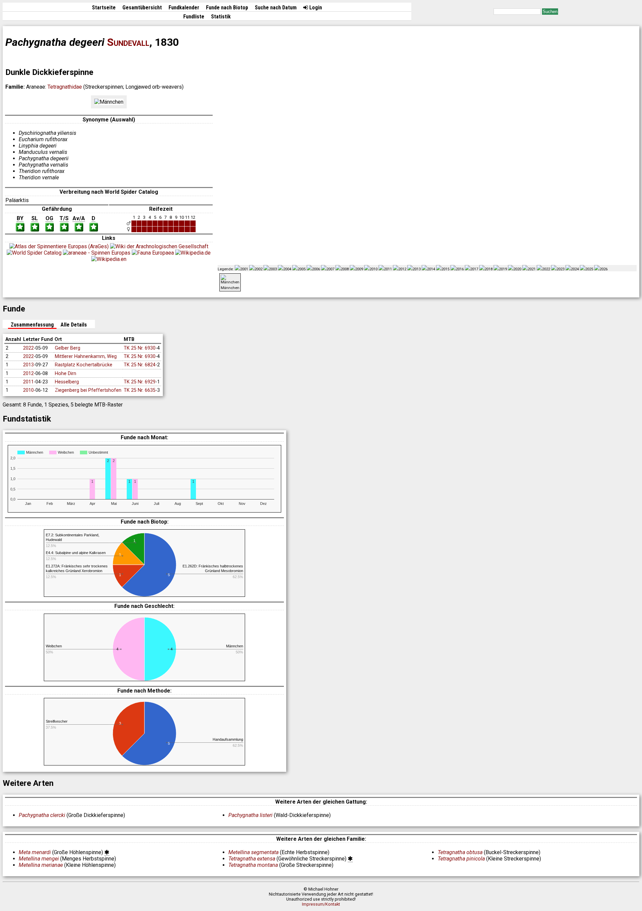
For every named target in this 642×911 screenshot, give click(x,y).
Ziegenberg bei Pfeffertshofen (88, 390)
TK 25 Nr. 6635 (139, 390)
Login (315, 7)
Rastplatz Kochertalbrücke (83, 365)
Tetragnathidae (64, 87)
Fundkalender (184, 7)
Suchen (550, 11)
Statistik (221, 16)
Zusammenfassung (32, 325)
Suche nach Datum (276, 7)
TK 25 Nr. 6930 (139, 348)
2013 (28, 365)
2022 (28, 348)
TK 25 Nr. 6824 (139, 365)
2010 (28, 390)
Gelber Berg (67, 348)
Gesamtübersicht (142, 7)
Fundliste (193, 16)
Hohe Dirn (65, 373)
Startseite (104, 7)
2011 (28, 382)
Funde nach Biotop (227, 7)
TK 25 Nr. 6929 (139, 382)
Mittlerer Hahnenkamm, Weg (86, 356)
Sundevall (128, 42)
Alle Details (74, 325)
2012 (28, 373)
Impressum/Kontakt (321, 904)
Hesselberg (67, 382)
